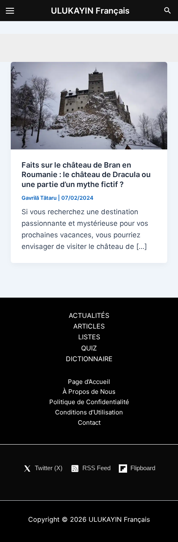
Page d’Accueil (89, 382)
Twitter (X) (49, 467)
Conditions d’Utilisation (89, 412)
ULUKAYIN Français (90, 11)
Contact (89, 422)
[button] (167, 10)
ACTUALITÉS (89, 315)
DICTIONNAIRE (89, 359)
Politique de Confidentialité (89, 402)
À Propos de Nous (89, 391)
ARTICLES (89, 326)
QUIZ (89, 348)
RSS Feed (96, 467)
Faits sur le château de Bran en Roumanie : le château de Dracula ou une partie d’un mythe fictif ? (86, 175)
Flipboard (142, 467)
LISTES (89, 337)
